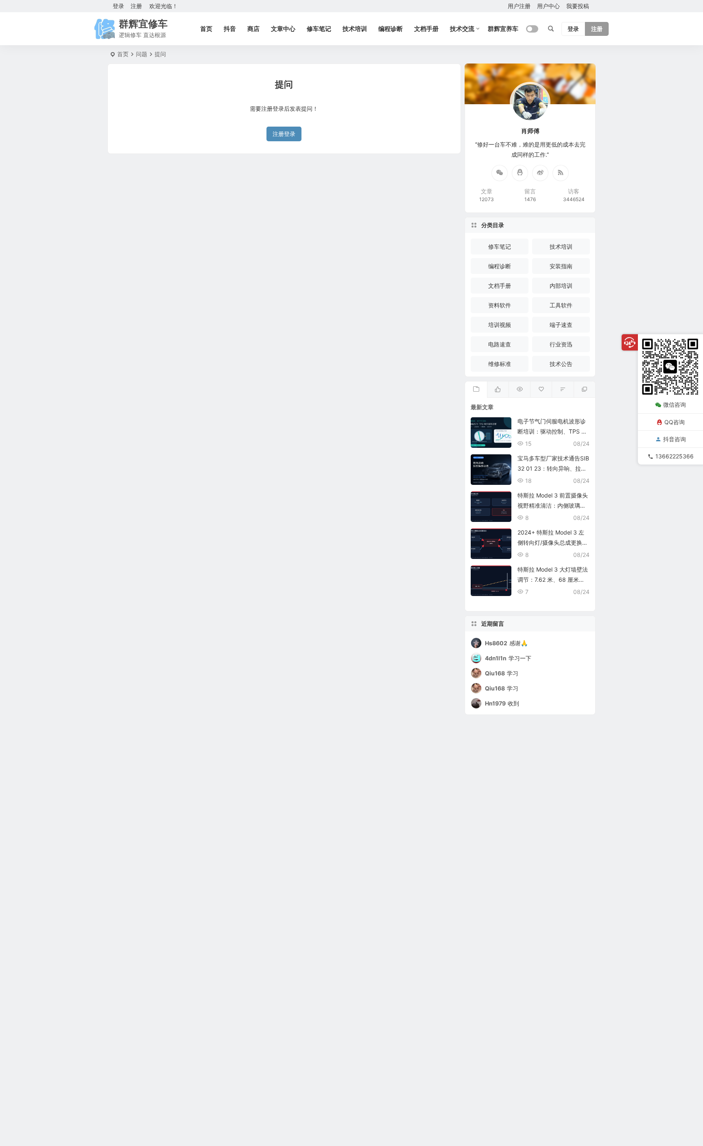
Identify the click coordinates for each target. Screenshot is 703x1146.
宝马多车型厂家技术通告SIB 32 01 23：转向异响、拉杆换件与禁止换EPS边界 (553, 468)
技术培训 (355, 29)
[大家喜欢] (498, 389)
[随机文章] (562, 389)
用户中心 (548, 5)
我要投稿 (577, 5)
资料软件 (499, 305)
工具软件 (561, 305)
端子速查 (561, 324)
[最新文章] (476, 389)
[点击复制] (520, 173)
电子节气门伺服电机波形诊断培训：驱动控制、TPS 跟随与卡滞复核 (552, 431)
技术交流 (462, 29)
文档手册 (426, 29)
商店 (253, 29)
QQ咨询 (674, 421)
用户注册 (519, 5)
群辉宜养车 (503, 29)
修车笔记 (319, 29)
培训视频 (499, 324)
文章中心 (283, 29)
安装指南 (561, 266)
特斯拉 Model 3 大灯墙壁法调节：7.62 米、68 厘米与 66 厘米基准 (552, 579)
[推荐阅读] (584, 389)
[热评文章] (541, 389)
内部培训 (561, 285)
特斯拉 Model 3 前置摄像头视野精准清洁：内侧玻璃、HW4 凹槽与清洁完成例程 (552, 505)
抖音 (230, 29)
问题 (141, 53)
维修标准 (499, 363)
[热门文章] (519, 389)
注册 (136, 5)
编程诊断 (390, 29)
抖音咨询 (674, 438)
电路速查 (499, 344)
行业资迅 (561, 344)
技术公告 (561, 363)
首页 (206, 29)
